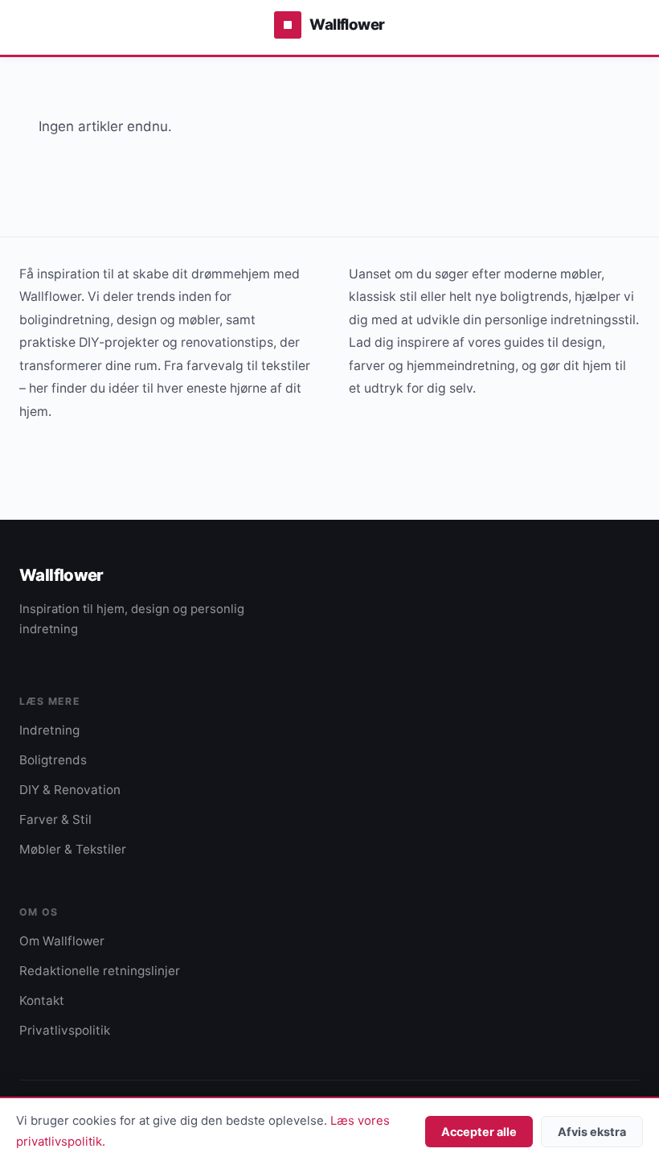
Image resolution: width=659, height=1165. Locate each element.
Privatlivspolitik (64, 1030)
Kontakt (41, 1000)
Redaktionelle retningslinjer (99, 970)
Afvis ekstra (592, 1131)
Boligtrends (53, 760)
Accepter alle (479, 1131)
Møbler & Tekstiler (72, 849)
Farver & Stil (55, 819)
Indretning (49, 730)
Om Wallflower (61, 941)
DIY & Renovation (70, 789)
